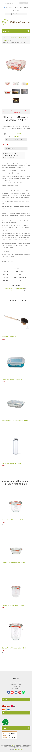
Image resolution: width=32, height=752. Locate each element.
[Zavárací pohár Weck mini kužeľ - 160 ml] (16, 631)
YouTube (12, 692)
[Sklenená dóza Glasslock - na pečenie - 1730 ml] (16, 92)
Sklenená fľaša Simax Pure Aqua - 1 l (12, 463)
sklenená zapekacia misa (11, 290)
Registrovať (18, 7)
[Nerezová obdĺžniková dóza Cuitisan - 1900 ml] (16, 403)
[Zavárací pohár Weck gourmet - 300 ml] (16, 545)
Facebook (8, 692)
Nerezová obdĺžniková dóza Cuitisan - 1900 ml (15, 420)
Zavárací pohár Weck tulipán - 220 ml (13, 605)
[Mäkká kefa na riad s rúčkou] (16, 320)
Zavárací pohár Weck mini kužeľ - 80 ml (13, 520)
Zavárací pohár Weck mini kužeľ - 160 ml (14, 648)
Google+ (19, 692)
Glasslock (19, 133)
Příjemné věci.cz (9, 7)
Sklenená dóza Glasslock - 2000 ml (12, 379)
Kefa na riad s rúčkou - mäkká (10, 336)
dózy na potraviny (9, 288)
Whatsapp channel (23, 692)
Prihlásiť (25, 7)
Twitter (16, 692)
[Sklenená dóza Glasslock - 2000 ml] (16, 362)
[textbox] (12, 3)
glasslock (22, 290)
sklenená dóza (20, 288)
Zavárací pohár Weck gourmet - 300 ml (13, 562)
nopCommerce (18, 749)
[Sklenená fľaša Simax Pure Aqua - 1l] (16, 446)
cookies (13, 745)
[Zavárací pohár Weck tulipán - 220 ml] (16, 588)
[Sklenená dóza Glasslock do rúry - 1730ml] (7, 83)
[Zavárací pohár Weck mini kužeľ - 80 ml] (16, 503)
